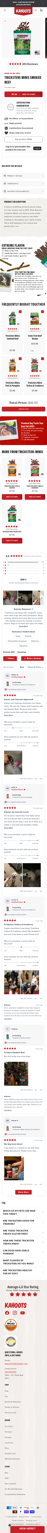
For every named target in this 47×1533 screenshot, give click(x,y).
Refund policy (24, 1517)
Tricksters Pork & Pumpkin (22, 797)
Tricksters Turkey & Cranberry (23, 685)
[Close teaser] (9, 1525)
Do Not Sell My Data (13, 1489)
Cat (6, 1396)
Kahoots (14, 1517)
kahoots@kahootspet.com (16, 1364)
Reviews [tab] (9, 652)
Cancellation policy (33, 1524)
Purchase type (9, 87)
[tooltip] (32, 609)
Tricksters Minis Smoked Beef (12, 532)
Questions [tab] (21, 652)
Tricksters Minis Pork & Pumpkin (12, 487)
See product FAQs (23, 139)
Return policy (10, 1413)
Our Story (9, 1426)
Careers (8, 1437)
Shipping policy (31, 1520)
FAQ (7, 1478)
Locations (9, 1443)
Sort (22, 667)
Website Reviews (12, 1459)
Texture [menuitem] (28, 636)
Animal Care (10, 1453)
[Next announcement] (42, 3)
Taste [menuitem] (18, 636)
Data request (10, 1484)
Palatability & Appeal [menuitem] (17, 641)
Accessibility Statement (15, 1494)
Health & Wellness (13, 1402)
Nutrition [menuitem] (35, 641)
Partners (8, 1432)
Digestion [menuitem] (23, 646)
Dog (6, 1391)
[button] (4, 10)
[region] (23, 598)
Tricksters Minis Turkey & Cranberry (35, 487)
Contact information (17, 1524)
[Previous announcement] (4, 3)
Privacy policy (36, 1517)
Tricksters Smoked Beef (21, 1038)
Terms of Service (12, 1407)
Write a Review (35, 659)
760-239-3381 (10, 1372)
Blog (7, 1448)
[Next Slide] (42, 598)
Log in (37, 148)
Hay (6, 1473)
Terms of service (18, 1520)
